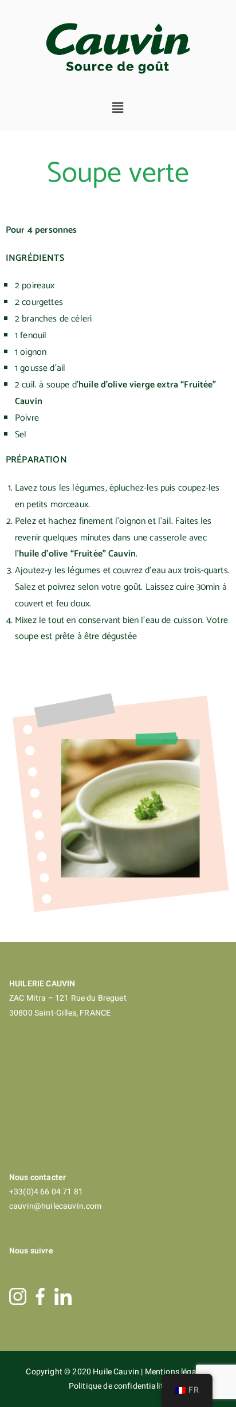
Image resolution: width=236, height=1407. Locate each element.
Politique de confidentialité (118, 1386)
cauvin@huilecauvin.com (55, 1206)
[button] (118, 108)
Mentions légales (177, 1372)
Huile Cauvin (117, 1372)
